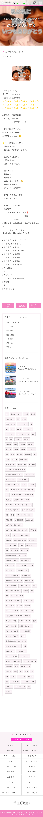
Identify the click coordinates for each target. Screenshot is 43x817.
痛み (7, 454)
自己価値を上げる (22, 570)
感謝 (11, 439)
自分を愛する (19, 520)
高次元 (33, 414)
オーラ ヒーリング (27, 611)
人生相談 (9, 326)
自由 (25, 646)
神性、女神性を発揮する (13, 591)
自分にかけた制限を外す (13, 646)
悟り (34, 621)
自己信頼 (19, 606)
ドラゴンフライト (11, 545)
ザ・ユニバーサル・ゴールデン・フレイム (19, 505)
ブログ (8, 347)
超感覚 (19, 429)
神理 (7, 596)
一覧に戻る (22, 306)
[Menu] (39, 2)
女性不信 (28, 454)
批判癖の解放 (22, 464)
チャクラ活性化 (25, 631)
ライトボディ (10, 570)
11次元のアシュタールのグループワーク (18, 616)
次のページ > (35, 306)
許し (34, 454)
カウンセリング (20, 687)
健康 (26, 671)
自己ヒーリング (28, 601)
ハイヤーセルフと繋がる (13, 601)
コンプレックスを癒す (12, 575)
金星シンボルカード (25, 626)
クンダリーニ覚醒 (11, 621)
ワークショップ (23, 480)
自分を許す (29, 520)
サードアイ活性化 (11, 656)
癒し (20, 671)
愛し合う (30, 444)
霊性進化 (28, 606)
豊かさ (24, 419)
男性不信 (19, 454)
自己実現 (8, 671)
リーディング (10, 434)
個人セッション (16, 414)
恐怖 (7, 676)
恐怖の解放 (23, 459)
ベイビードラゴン (24, 586)
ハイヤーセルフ (23, 424)
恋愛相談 (9, 331)
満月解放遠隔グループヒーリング (16, 641)
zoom (7, 495)
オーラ (13, 676)
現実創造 (26, 439)
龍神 (7, 550)
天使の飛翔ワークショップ (14, 475)
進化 (18, 419)
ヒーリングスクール (17, 596)
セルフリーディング (12, 636)
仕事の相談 (10, 335)
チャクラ (30, 676)
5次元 (7, 459)
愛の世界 (33, 530)
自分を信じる (29, 581)
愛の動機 (32, 464)
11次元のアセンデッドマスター (15, 470)
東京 (16, 666)
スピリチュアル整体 (28, 681)
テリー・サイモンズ (12, 631)
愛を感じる (24, 550)
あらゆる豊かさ (21, 651)
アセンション (10, 419)
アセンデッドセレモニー (24, 515)
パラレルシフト (31, 545)
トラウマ (8, 449)
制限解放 (8, 540)
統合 (12, 454)
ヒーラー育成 (10, 606)
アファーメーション (23, 434)
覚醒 (7, 681)
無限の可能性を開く (20, 540)
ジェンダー (31, 449)
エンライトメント (11, 626)
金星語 (24, 485)
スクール (9, 343)
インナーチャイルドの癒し (20, 535)
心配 (32, 671)
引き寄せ (8, 444)
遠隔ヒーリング (10, 424)
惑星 (12, 515)
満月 (33, 434)
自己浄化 (8, 500)
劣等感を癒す (26, 575)
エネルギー (21, 676)
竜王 (34, 586)
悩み (15, 671)
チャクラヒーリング (12, 611)
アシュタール (15, 681)
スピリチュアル (26, 666)
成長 (7, 515)
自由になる (32, 540)
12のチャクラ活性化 (30, 661)
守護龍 (21, 545)
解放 (7, 429)
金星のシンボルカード (12, 485)
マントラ (32, 485)
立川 (7, 414)
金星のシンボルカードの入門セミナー (23, 490)
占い (7, 490)
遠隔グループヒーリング (21, 500)
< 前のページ (8, 306)
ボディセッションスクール (25, 565)
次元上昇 (14, 459)
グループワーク (10, 480)
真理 (32, 591)
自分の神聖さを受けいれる (14, 581)
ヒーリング (9, 687)
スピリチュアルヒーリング (14, 525)
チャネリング (28, 429)
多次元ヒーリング (24, 621)
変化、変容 (14, 550)
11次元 (26, 414)
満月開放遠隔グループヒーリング (16, 555)
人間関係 (9, 339)
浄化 (12, 429)
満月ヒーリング (10, 464)
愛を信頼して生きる (12, 560)
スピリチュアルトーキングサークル (17, 530)
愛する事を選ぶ (25, 560)
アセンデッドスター (28, 510)
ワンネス (18, 439)
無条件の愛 (9, 520)
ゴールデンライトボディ (13, 661)
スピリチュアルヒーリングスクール (22, 495)
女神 (15, 444)
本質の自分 (9, 666)
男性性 (16, 449)
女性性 (23, 449)
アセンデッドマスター (12, 510)
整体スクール (10, 565)
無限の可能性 (10, 651)
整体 (29, 687)
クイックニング (30, 475)
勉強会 (26, 591)
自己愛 (8, 535)
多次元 (23, 636)
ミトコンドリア (24, 656)
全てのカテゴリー (12, 322)
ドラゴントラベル (11, 586)
